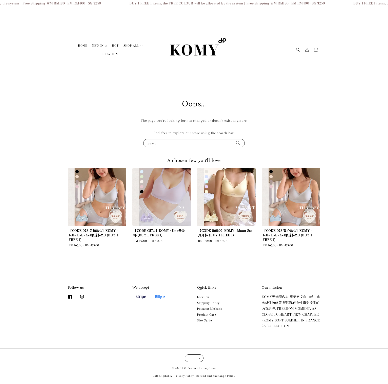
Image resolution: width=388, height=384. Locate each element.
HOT (115, 45)
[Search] (238, 143)
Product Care (206, 314)
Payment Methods (209, 308)
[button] (298, 49)
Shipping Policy (208, 303)
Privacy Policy (184, 376)
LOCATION (110, 54)
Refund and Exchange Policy (215, 376)
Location (203, 297)
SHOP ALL (131, 45)
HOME (82, 45)
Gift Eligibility (162, 376)
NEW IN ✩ (99, 45)
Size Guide (204, 320)
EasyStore (209, 368)
